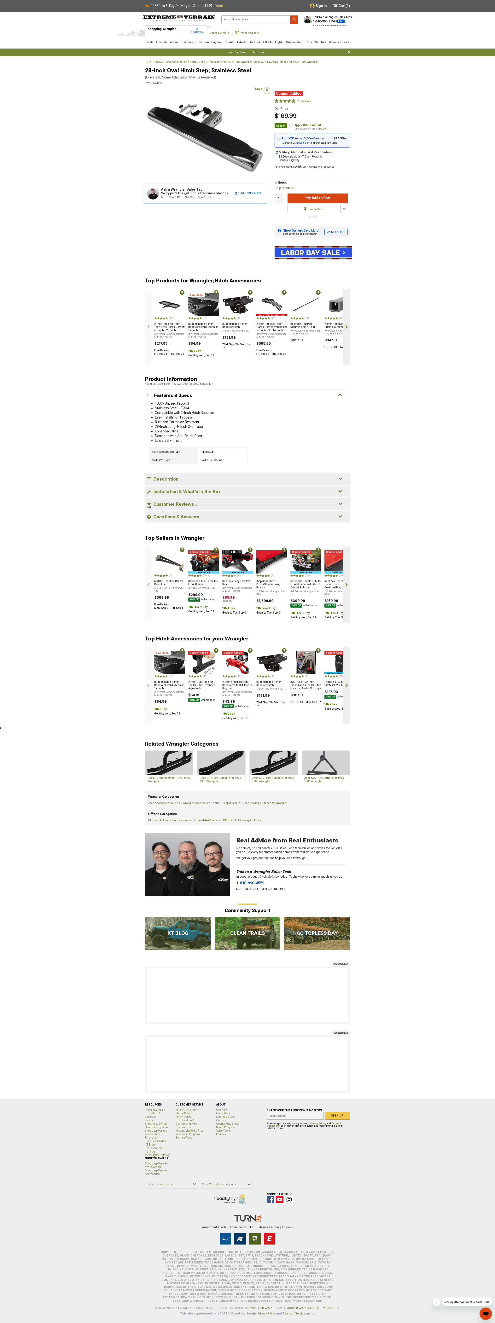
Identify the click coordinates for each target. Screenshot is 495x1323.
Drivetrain (202, 42)
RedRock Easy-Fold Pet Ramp (237, 586)
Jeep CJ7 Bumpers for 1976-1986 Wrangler (225, 61)
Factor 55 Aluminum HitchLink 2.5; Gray (336, 683)
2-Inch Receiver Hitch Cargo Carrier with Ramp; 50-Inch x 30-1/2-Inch (271, 330)
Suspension (294, 42)
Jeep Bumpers (231, 803)
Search (294, 19)
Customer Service (186, 1123)
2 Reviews (304, 101)
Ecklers (287, 1227)
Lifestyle (161, 42)
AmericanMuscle (214, 1227)
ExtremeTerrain (268, 1227)
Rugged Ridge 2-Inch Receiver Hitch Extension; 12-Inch (203, 330)
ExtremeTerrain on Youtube (279, 1199)
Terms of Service (293, 1313)
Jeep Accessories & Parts (164, 803)
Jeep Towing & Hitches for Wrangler (265, 803)
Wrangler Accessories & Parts (201, 803)
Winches (320, 42)
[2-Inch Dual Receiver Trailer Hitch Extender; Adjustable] (203, 662)
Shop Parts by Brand (157, 1127)
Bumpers (187, 42)
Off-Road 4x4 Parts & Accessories (169, 820)
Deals (150, 42)
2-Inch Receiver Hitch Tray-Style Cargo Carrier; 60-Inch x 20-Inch (169, 330)
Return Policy (183, 1116)
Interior (255, 42)
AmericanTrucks (242, 1227)
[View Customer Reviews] (285, 101)
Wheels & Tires (339, 42)
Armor (174, 42)
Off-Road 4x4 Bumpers (206, 820)
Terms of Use (184, 1137)
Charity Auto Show (227, 1123)
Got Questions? (185, 1120)
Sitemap (250, 1307)
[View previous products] (148, 327)
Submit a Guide (225, 1116)
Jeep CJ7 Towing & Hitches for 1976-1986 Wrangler (286, 61)
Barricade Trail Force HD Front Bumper (203, 585)
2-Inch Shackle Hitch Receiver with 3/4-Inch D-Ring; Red (237, 688)
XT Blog (150, 1144)
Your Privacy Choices (303, 1307)
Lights (279, 42)
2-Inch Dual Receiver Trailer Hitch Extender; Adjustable (201, 685)
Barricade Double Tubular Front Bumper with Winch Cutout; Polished (305, 588)
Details (220, 6)
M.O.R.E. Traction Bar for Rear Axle (169, 586)
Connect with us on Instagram (289, 1199)
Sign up (337, 1115)
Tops (308, 42)
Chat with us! (183, 1127)
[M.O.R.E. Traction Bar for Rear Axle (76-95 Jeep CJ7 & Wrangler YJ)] (169, 562)
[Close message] (349, 52)
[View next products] (346, 327)
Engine (216, 42)
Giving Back (223, 1113)
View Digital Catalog (157, 1155)
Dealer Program (225, 1127)
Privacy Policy (317, 1123)
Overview (221, 1109)
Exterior (242, 42)
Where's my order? (187, 1109)
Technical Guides (155, 1141)
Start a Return (184, 1113)
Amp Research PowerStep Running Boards (270, 588)
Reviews (221, 1134)
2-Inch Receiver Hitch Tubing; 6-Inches (339, 328)
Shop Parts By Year (156, 1123)
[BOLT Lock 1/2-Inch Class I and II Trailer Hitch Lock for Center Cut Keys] (305, 662)
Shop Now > (259, 52)
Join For (336, 232)
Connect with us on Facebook (270, 1199)
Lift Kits (268, 42)
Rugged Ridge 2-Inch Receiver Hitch (235, 327)
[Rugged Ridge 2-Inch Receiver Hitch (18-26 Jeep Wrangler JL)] (237, 304)
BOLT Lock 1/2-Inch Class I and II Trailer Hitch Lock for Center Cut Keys (305, 685)
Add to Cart (320, 198)
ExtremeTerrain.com (179, 18)
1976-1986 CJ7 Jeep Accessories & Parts (171, 61)
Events (149, 1120)
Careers (221, 1120)
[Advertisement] (247, 995)
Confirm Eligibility (289, 160)
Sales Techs (223, 1130)
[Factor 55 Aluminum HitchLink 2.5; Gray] (339, 662)
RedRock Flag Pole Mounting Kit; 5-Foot (305, 328)
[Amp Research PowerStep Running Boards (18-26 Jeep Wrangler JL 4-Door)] (271, 562)
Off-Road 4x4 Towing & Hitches (242, 820)
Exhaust (229, 42)
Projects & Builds (155, 1109)
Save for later (315, 209)
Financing (151, 1137)
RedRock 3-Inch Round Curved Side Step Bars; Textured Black (338, 588)
